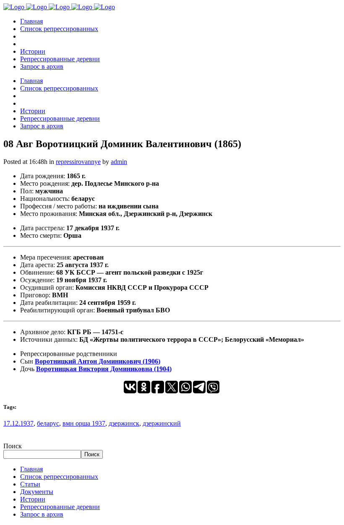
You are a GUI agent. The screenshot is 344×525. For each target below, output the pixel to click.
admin (119, 161)
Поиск (12, 446)
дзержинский (162, 423)
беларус (48, 423)
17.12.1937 (18, 423)
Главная (31, 469)
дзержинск (124, 423)
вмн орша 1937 (84, 423)
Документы (36, 491)
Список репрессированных (59, 476)
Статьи (30, 484)
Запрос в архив (41, 514)
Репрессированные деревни (60, 506)
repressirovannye (78, 161)
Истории (32, 499)
